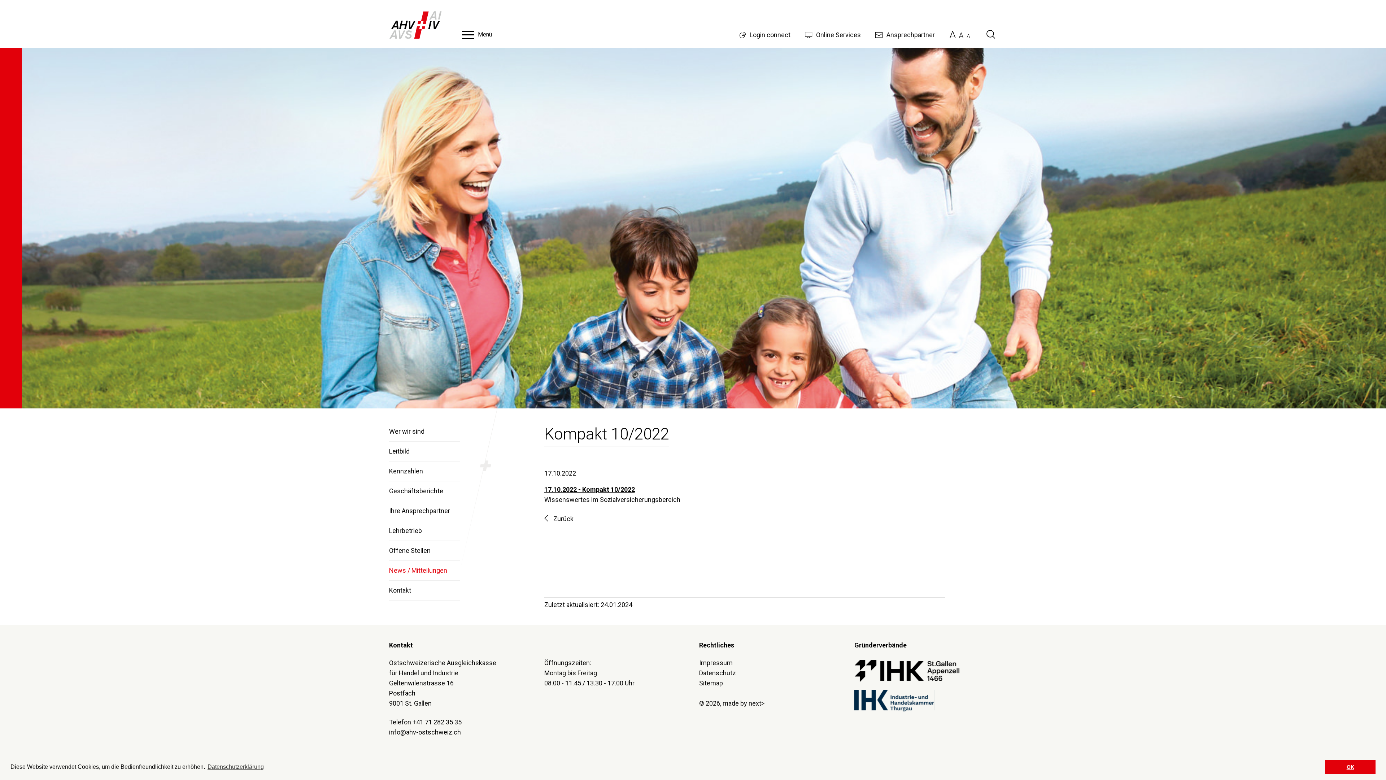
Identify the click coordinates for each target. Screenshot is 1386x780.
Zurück (563, 519)
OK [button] (1350, 767)
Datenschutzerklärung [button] (236, 767)
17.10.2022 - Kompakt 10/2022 (589, 489)
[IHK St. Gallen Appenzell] (907, 670)
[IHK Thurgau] (894, 700)
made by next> (743, 703)
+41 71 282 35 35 (437, 722)
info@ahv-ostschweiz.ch (425, 732)
